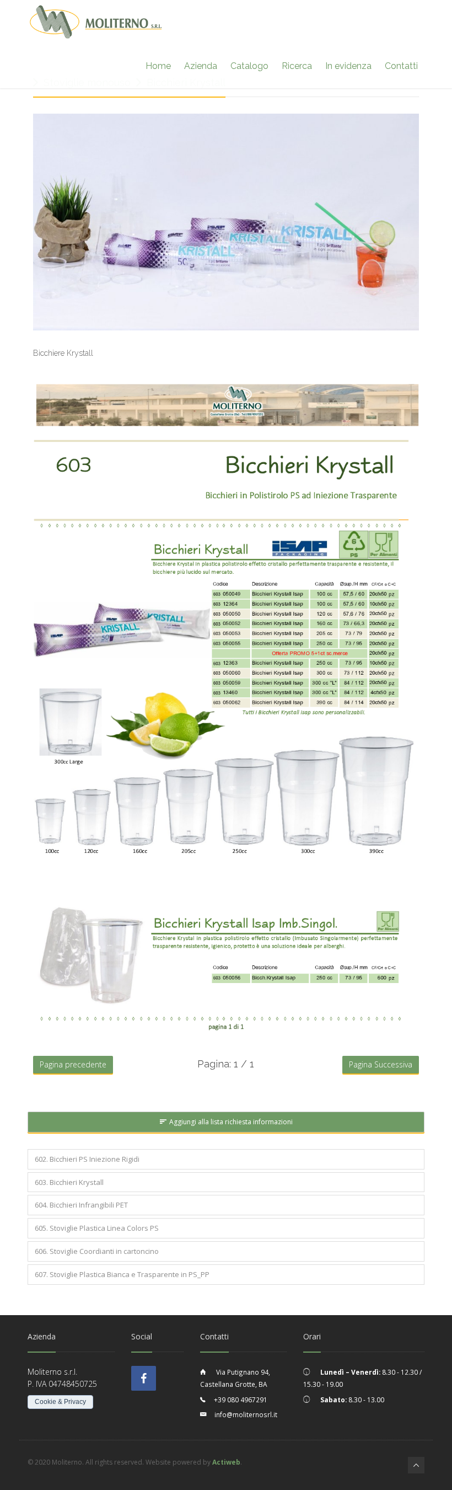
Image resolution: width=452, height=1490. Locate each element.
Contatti (401, 66)
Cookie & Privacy (60, 1402)
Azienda (200, 66)
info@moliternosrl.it (245, 1414)
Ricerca (297, 66)
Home (158, 66)
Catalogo (249, 66)
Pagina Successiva (380, 1064)
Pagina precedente (73, 1064)
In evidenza (348, 66)
